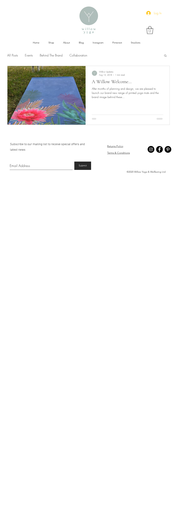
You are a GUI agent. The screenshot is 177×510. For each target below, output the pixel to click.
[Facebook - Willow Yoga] (159, 149)
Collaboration (78, 55)
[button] (150, 30)
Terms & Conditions (118, 152)
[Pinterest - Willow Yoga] (168, 149)
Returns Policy (115, 146)
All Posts (12, 55)
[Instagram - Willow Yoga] (151, 149)
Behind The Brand (51, 55)
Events (29, 55)
